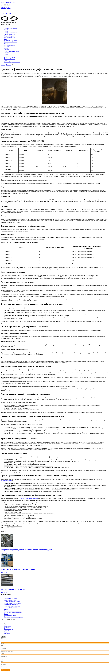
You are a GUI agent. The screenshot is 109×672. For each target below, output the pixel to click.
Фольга (6, 614)
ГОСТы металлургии (10, 600)
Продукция (7, 626)
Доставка (6, 630)
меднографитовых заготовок (29, 498)
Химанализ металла (10, 615)
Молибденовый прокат (11, 40)
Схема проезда (8, 629)
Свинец (6, 52)
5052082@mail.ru (5, 8)
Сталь (5, 56)
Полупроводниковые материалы (13, 617)
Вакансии (7, 633)
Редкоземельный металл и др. (12, 51)
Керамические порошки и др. (12, 603)
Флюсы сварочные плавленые (13, 612)
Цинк (5, 60)
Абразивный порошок (10, 598)
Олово (6, 48)
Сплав (6, 54)
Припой (6, 49)
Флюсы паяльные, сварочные (12, 611)
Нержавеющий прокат (10, 42)
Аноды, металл (5, 24)
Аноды (6, 29)
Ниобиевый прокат (9, 45)
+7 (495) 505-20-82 (6, 13)
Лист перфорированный (11, 604)
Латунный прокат (9, 36)
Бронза (6, 31)
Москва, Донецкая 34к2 (7, 2)
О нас (5, 624)
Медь (5, 39)
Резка (5, 632)
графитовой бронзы (6, 480)
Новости (3, 531)
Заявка (3, 636)
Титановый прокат (9, 59)
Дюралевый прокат (9, 34)
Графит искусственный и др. (12, 601)
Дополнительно (6, 594)
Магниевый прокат (9, 37)
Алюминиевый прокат (10, 28)
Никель (6, 43)
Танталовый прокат (10, 57)
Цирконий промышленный (12, 62)
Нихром (6, 46)
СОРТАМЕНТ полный (10, 607)
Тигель (6, 609)
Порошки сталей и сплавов (12, 606)
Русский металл (5, 11)
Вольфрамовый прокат (10, 32)
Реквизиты (7, 627)
